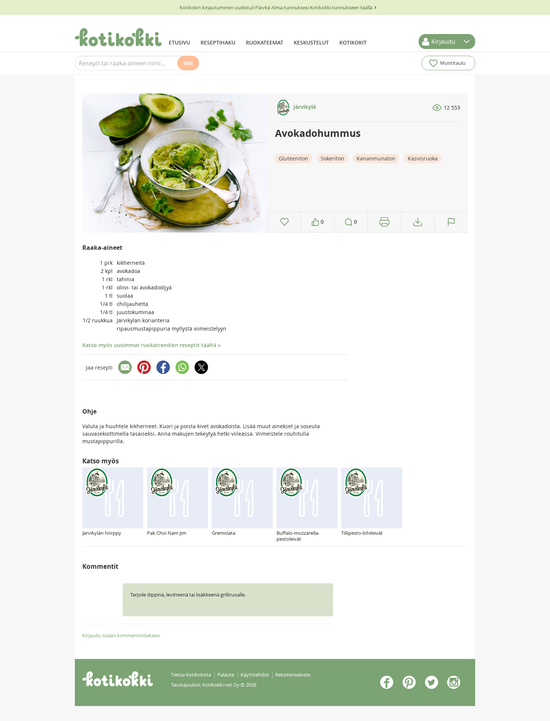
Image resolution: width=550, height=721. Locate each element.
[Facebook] (163, 367)
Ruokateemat (264, 42)
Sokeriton (332, 158)
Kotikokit (353, 42)
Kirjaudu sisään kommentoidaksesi (121, 635)
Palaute (225, 674)
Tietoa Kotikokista (191, 674)
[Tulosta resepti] (384, 221)
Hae (188, 63)
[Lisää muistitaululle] (284, 221)
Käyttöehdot (255, 674)
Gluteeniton (293, 158)
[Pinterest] (144, 367)
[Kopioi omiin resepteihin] (417, 221)
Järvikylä (304, 106)
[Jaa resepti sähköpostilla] (125, 367)
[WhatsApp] (182, 367)
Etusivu (179, 42)
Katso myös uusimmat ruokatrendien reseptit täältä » (151, 345)
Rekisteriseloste (292, 674)
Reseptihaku (218, 42)
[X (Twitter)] (201, 367)
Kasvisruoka (423, 158)
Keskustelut (311, 42)
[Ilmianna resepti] (451, 221)
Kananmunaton (376, 158)
